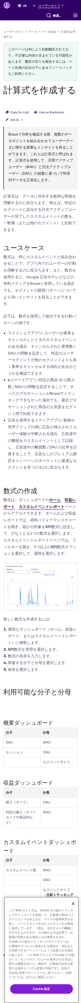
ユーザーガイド (13, 32)
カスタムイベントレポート (42, 506)
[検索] (48, 15)
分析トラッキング (59, 895)
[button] (52, 5)
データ (32, 32)
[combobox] (58, 15)
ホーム (55, 499)
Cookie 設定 (41, 989)
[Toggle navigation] (76, 15)
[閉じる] (73, 904)
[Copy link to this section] (7, 102)
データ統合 (49, 32)
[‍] (19, 5)
